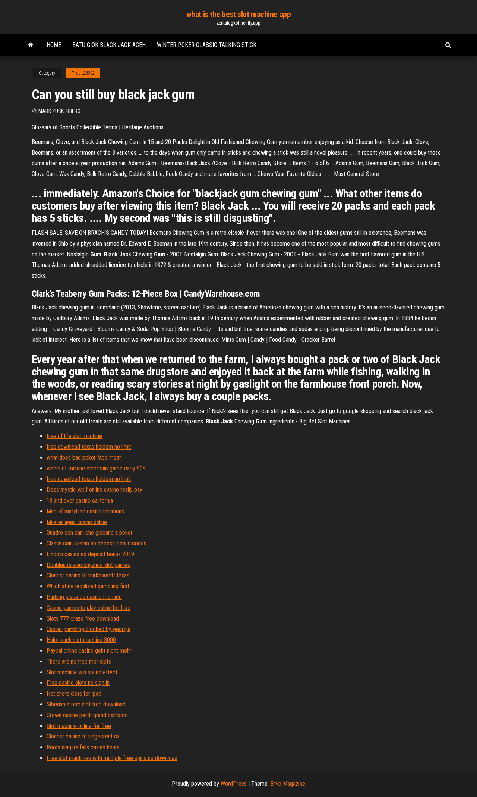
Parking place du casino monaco (84, 597)
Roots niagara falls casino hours (83, 747)
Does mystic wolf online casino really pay (94, 489)
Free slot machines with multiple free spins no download (112, 758)
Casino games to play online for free (88, 607)
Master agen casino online (77, 522)
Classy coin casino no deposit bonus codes (96, 543)
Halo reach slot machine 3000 (81, 639)
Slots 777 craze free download (83, 618)
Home (54, 44)
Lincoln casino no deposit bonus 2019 (90, 554)
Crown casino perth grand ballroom (87, 715)
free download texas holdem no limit (89, 446)
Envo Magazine (287, 783)
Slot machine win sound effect (82, 672)
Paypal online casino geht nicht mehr (89, 650)
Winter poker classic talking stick (206, 44)
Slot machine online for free (79, 726)
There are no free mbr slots (79, 661)
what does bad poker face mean (84, 457)
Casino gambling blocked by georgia (88, 629)
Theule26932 (83, 73)
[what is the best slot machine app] (30, 45)
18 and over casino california (80, 500)
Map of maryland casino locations (85, 511)
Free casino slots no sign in (78, 682)
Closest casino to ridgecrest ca (83, 736)
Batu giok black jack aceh (109, 44)
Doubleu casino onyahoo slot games (88, 564)
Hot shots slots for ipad (74, 693)
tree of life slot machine (74, 436)
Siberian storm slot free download (86, 704)
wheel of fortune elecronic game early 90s (96, 468)
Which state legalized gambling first (88, 586)
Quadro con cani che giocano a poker (90, 532)
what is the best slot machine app (238, 14)
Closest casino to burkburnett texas (88, 575)
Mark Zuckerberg (59, 111)
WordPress (234, 783)
